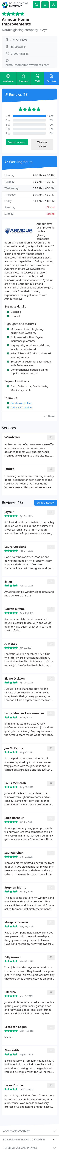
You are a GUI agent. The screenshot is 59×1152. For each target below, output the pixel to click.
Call (37, 81)
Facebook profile (21, 403)
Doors (9, 469)
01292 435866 (20, 53)
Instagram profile (21, 407)
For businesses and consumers (24, 1139)
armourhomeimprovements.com (27, 65)
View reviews (16, 142)
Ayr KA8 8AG (19, 39)
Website (8, 81)
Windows (12, 437)
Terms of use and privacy (20, 1148)
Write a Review (45, 502)
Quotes (51, 81)
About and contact (16, 1131)
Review (23, 81)
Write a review (42, 144)
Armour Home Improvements (16, 21)
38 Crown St (18, 46)
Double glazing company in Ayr (24, 30)
